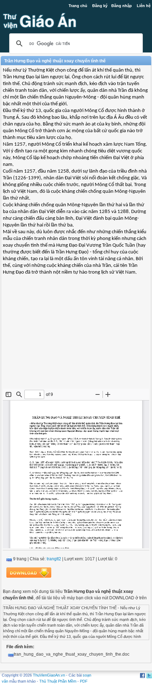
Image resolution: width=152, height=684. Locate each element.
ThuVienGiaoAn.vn (49, 675)
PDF (84, 681)
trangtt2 (54, 558)
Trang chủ (78, 6)
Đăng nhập (121, 6)
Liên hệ (144, 6)
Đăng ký (99, 6)
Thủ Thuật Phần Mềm (57, 681)
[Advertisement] (76, 337)
